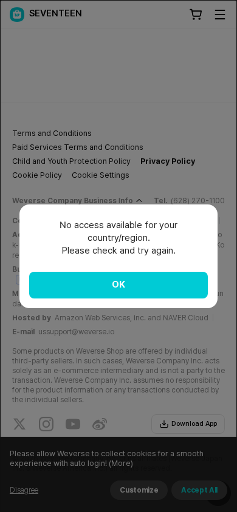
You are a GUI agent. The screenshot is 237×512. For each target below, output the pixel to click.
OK (118, 284)
